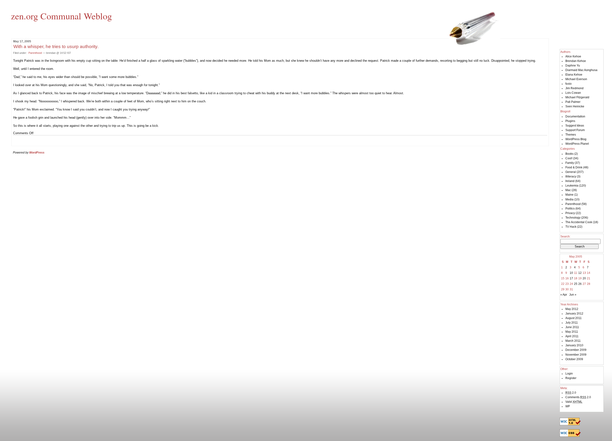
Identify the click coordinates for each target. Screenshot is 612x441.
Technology (572, 217)
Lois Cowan (573, 92)
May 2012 (571, 309)
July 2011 (571, 322)
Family (569, 162)
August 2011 (573, 318)
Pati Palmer (572, 101)
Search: (565, 236)
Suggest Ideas (574, 125)
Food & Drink (573, 167)
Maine (569, 194)
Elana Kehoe (573, 74)
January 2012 (574, 313)
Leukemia (571, 185)
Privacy (570, 213)
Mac (568, 190)
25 (575, 283)
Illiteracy (570, 176)
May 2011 (571, 331)
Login (569, 373)
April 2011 (572, 336)
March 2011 (573, 340)
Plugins (570, 121)
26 (580, 283)
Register (570, 378)
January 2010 (574, 345)
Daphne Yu (572, 65)
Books (569, 153)
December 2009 (575, 349)
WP (567, 406)
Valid (573, 401)
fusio (568, 83)
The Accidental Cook (578, 222)
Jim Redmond (574, 88)
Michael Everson (576, 79)
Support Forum (575, 130)
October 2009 (574, 359)
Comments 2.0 (578, 397)
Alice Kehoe (573, 56)
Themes (570, 134)
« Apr (563, 294)
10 (571, 272)
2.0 (570, 392)
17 (571, 278)
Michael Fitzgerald (577, 97)
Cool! (568, 158)
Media (569, 199)
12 (580, 272)
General (570, 172)
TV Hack (570, 226)
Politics (570, 208)
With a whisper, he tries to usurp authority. (55, 46)
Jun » (572, 294)
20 (584, 278)
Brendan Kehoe (575, 61)
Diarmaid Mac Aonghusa (581, 70)
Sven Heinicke (574, 106)
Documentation (575, 116)
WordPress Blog (575, 139)
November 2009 (575, 354)
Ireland (569, 181)
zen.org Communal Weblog (61, 16)
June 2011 (572, 327)
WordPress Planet (577, 143)
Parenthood (35, 52)
